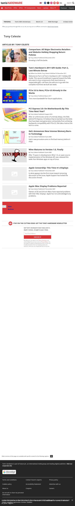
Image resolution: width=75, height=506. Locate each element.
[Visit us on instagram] (51, 3)
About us (5, 488)
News (39, 8)
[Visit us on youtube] (54, 3)
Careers (51, 488)
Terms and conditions (9, 480)
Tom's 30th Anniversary (22, 22)
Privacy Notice (44, 242)
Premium (64, 8)
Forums (71, 8)
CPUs (15, 8)
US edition (48, 500)
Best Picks (8, 8)
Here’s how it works (53, 26)
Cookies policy (7, 484)
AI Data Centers (68, 22)
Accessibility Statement (33, 484)
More (52, 8)
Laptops (45, 8)
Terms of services (42, 240)
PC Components (30, 8)
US (51, 456)
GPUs (21, 8)
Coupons (29, 488)
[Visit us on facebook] (45, 3)
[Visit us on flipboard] (57, 3)
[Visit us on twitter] (48, 3)
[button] (70, 3)
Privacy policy (53, 480)
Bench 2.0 (39, 22)
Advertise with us (55, 484)
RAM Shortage (53, 22)
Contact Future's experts (34, 480)
